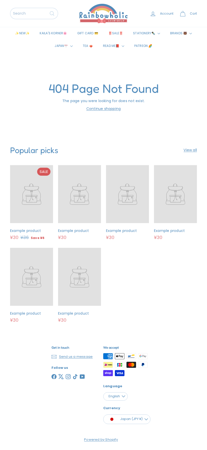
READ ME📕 (111, 46)
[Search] (52, 13)
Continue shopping (103, 108)
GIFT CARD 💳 (87, 33)
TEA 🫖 (88, 46)
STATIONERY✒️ (144, 33)
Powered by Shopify (101, 439)
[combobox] (34, 13)
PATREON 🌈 (143, 46)
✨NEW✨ (22, 33)
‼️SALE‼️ (115, 33)
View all (190, 150)
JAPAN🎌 (62, 46)
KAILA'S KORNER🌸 (53, 33)
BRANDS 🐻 (179, 33)
